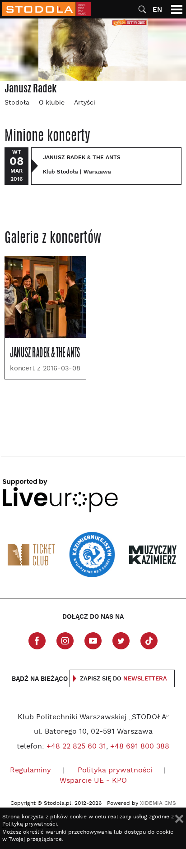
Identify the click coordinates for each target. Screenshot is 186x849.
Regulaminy (30, 771)
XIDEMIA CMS (158, 803)
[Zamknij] (179, 818)
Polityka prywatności (115, 771)
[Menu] (177, 9)
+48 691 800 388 (139, 747)
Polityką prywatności (29, 824)
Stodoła (17, 103)
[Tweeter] (121, 640)
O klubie (52, 103)
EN (157, 9)
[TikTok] (149, 640)
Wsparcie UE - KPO (93, 781)
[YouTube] (93, 640)
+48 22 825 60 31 (76, 747)
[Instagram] (65, 640)
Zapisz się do (123, 679)
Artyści (84, 103)
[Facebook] (37, 640)
